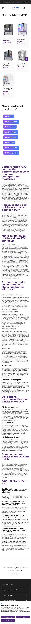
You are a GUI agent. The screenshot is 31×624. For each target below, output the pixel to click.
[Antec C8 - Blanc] (22, 55)
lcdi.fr (5, 193)
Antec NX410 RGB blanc (10, 257)
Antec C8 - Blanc (22, 64)
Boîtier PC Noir (10, 132)
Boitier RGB (9, 142)
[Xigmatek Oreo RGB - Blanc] (8, 79)
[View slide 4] (19, 574)
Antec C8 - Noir (7, 38)
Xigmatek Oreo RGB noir (10, 244)
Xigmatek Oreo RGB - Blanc (8, 88)
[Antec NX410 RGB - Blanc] (22, 29)
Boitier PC (9, 116)
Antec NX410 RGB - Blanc (21, 38)
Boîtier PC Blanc (11, 148)
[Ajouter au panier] (26, 59)
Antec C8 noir (17, 269)
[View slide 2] (14, 574)
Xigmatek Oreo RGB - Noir (8, 64)
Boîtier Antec (10, 127)
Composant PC (10, 137)
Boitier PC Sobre (11, 121)
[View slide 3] (17, 574)
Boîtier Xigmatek (11, 153)
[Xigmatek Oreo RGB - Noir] (8, 55)
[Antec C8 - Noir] (8, 29)
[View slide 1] (12, 574)
